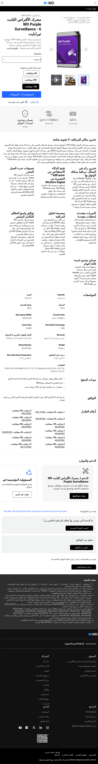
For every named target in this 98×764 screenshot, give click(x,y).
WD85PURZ (60, 447)
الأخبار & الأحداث (42, 666)
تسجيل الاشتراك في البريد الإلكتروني (81, 661)
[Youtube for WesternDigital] (20, 728)
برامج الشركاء (90, 716)
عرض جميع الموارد (83, 567)
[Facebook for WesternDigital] (26, 728)
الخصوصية (92, 755)
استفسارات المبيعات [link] (21, 94)
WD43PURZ (26, 427)
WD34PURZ (60, 427)
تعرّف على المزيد (22, 494)
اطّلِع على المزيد (12, 48)
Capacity (37, 54)
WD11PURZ (40, 412)
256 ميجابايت (31, 80)
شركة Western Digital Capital (84, 726)
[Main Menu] (94, 3)
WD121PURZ (25, 447)
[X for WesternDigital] (34, 728)
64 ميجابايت (31, 73)
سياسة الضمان (90, 671)
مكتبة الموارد (44, 716)
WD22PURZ (26, 413)
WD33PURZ (26, 420)
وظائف (46, 689)
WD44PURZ (60, 433)
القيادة (46, 671)
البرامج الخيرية (90, 721)
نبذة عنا (46, 661)
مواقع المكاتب (43, 699)
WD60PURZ (7, 432)
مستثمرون (45, 694)
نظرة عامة (92, 9)
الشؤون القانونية (81, 755)
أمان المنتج (44, 721)
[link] (34, 102)
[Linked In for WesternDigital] (40, 728)
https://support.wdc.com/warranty (72, 620)
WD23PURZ (40, 419)
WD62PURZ (60, 440)
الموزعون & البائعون (88, 675)
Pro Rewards (90, 712)
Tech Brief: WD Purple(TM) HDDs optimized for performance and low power (35, 511)
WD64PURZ (26, 440)
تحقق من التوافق (81, 547)
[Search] (2, 3)
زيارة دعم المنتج (79, 496)
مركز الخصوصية (42, 680)
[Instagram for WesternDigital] (47, 728)
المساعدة (45, 712)
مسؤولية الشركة (42, 675)
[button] (83, 80)
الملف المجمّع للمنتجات (87, 666)
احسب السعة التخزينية (79, 528)
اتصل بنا (46, 704)
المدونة (46, 685)
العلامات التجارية (67, 755)
